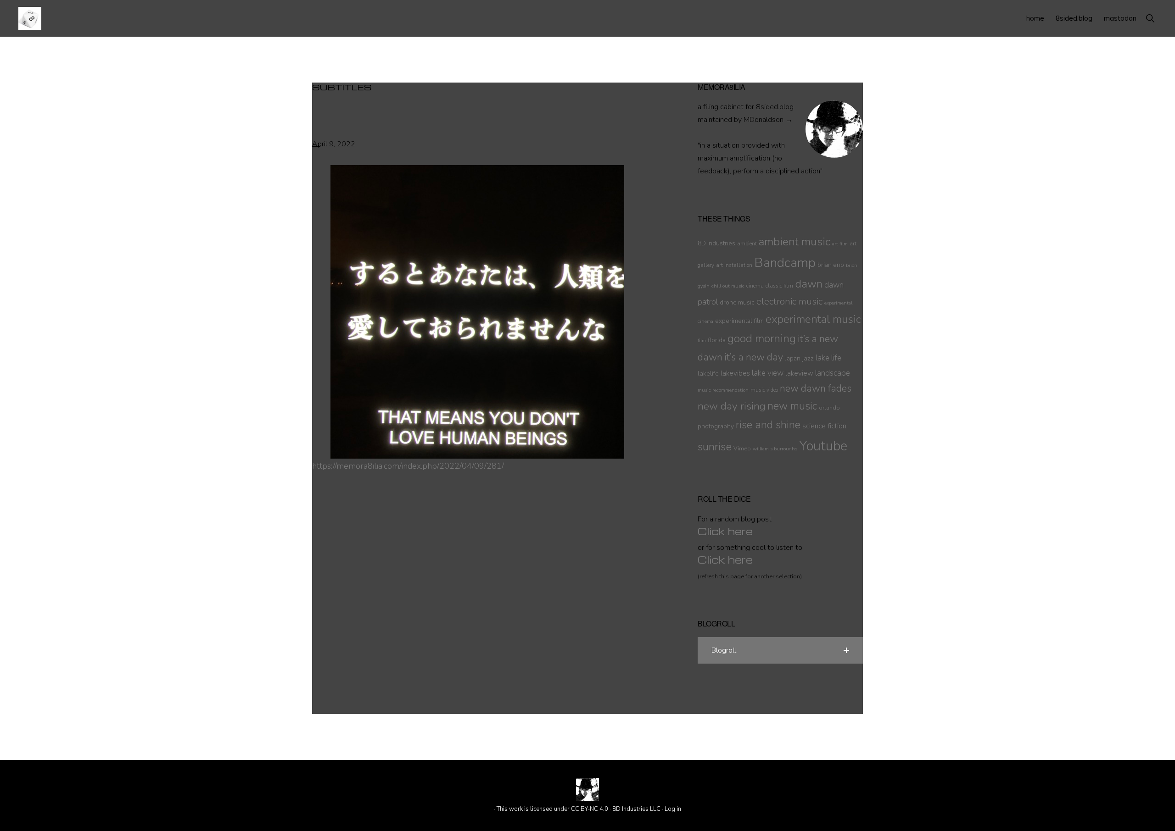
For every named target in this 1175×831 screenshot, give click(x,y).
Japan (792, 358)
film (702, 340)
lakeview (799, 373)
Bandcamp (785, 262)
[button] (1150, 18)
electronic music (789, 301)
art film (840, 243)
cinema (755, 285)
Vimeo (742, 448)
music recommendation (723, 390)
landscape (832, 373)
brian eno (830, 264)
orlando (829, 407)
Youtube (823, 446)
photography (716, 426)
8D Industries (716, 243)
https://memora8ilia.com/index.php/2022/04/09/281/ (408, 465)
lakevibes (735, 373)
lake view (767, 373)
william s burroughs (775, 448)
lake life (828, 358)
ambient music (794, 241)
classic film (779, 285)
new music (792, 406)
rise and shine (768, 425)
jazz (808, 358)
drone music (737, 302)
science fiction (824, 426)
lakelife (708, 373)
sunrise (715, 446)
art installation (734, 265)
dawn (808, 284)
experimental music (813, 319)
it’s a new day (753, 357)
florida (717, 340)
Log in (673, 809)
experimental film (739, 320)
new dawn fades (815, 388)
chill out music (727, 286)
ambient (747, 243)
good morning (761, 338)
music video (764, 389)
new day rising (732, 406)
